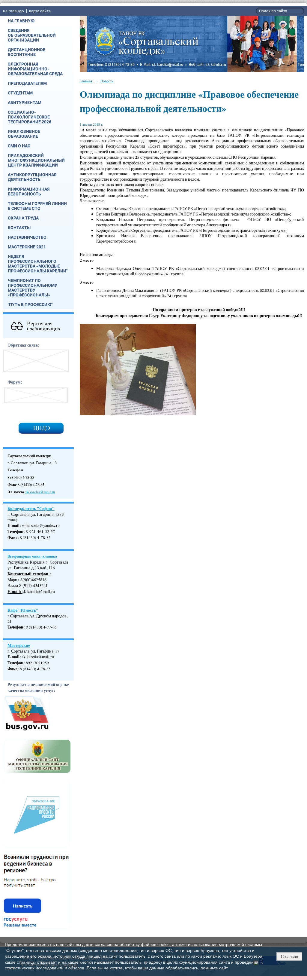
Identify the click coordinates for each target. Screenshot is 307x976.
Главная (86, 81)
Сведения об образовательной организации (32, 35)
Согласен (289, 956)
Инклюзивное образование (24, 134)
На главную (21, 20)
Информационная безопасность (28, 191)
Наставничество (27, 237)
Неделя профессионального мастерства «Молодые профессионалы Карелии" (37, 263)
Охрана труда (23, 218)
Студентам (20, 92)
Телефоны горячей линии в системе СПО (37, 206)
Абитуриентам (24, 102)
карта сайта (40, 11)
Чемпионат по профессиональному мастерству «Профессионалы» (32, 287)
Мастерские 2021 (27, 246)
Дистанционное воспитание (26, 52)
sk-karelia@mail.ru (40, 491)
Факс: (13, 669)
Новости (106, 81)
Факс (12, 537)
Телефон (15, 531)
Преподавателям (27, 83)
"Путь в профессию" (30, 304)
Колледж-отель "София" (31, 509)
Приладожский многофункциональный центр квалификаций (36, 160)
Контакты (19, 227)
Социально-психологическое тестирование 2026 (29, 117)
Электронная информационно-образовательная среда (35, 69)
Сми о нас (19, 145)
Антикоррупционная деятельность (32, 177)
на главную (13, 11)
